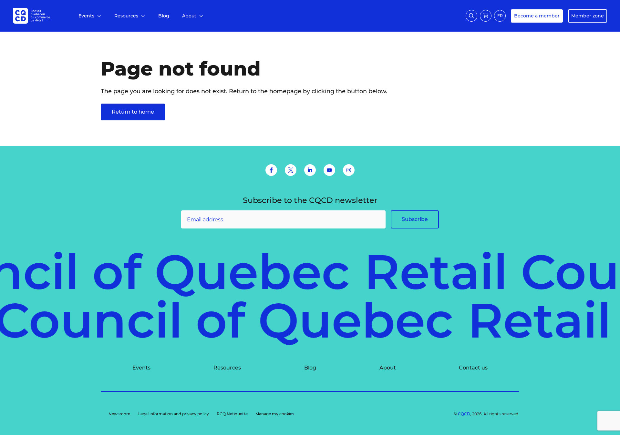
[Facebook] (271, 170)
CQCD (464, 413)
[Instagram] (349, 170)
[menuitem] (90, 16)
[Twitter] (290, 170)
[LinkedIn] (310, 170)
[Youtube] (329, 170)
